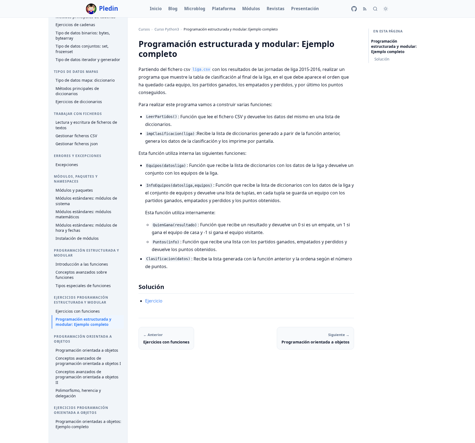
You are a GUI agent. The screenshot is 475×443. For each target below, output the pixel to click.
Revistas (276, 8)
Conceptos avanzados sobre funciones (81, 274)
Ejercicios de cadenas (75, 24)
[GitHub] (354, 9)
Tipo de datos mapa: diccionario (85, 80)
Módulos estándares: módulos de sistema (86, 201)
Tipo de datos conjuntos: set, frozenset (82, 49)
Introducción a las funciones (82, 264)
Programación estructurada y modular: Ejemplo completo (83, 322)
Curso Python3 (166, 29)
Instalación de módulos (77, 238)
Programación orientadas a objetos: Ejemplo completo (88, 424)
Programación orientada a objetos (87, 350)
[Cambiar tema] (385, 8)
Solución (381, 59)
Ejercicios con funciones (78, 311)
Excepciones (67, 164)
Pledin (108, 8)
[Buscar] (375, 8)
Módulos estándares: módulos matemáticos (83, 214)
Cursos (144, 29)
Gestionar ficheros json (77, 144)
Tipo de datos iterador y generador (88, 59)
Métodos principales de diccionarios (77, 91)
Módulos (251, 8)
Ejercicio (153, 301)
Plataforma (224, 8)
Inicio (156, 8)
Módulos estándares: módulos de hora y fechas (86, 227)
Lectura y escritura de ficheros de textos (86, 125)
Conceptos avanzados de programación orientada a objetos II (87, 377)
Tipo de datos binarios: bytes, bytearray (83, 35)
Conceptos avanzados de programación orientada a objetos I (88, 361)
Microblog (194, 8)
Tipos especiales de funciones (83, 285)
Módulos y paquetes (74, 190)
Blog (173, 8)
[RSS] (364, 8)
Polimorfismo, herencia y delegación (78, 393)
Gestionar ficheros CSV (76, 135)
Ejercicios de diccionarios (79, 101)
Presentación (305, 8)
